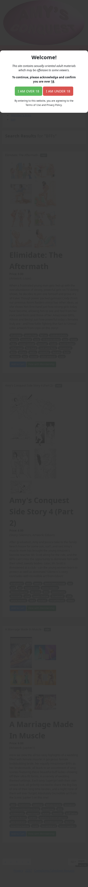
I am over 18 (28, 91)
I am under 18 (58, 91)
